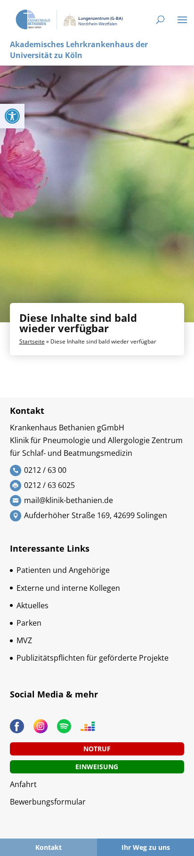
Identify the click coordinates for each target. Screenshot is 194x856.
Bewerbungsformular (48, 802)
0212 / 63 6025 (49, 485)
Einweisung (96, 766)
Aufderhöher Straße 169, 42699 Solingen (95, 515)
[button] (12, 116)
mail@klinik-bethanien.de (68, 500)
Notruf (97, 748)
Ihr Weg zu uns (145, 847)
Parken (28, 623)
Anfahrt (23, 784)
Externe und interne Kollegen (68, 588)
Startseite (32, 341)
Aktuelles (32, 605)
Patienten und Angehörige (63, 570)
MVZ (24, 640)
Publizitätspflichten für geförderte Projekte (92, 658)
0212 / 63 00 (45, 470)
